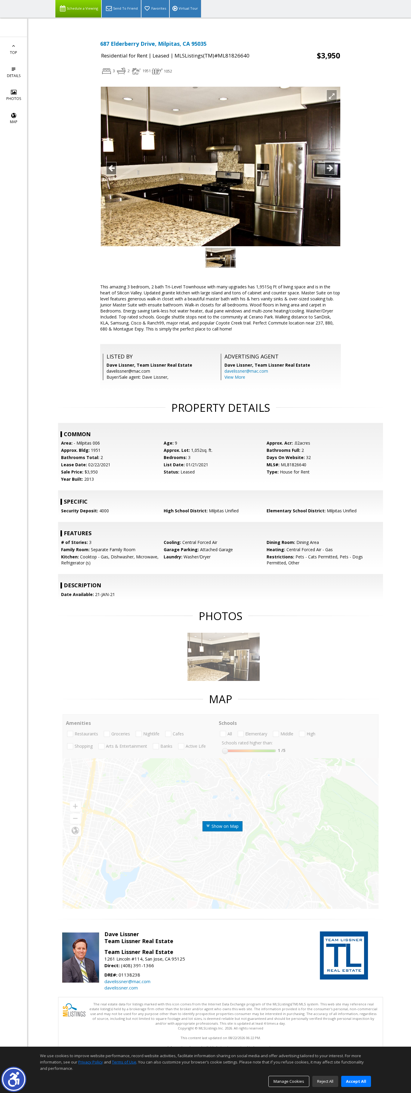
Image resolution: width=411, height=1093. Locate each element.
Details (13, 75)
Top (13, 52)
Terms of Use (124, 1062)
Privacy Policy (90, 1062)
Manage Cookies (288, 1081)
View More (234, 377)
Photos (13, 98)
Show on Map (224, 826)
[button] (13, 1079)
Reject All (325, 1081)
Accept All (356, 1081)
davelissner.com (121, 988)
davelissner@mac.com (246, 371)
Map (13, 121)
